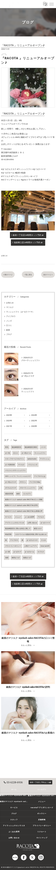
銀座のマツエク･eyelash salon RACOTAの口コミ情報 (23, 499)
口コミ (9, 325)
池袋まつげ (27, 558)
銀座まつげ (16, 558)
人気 (40, 488)
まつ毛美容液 (10, 465)
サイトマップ (42, 838)
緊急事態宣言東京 (31, 447)
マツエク (10, 307)
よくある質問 (29, 517)
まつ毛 (7, 453)
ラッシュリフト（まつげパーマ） (20, 312)
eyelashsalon (32, 459)
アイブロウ (11, 316)
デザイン (23, 482)
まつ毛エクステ (10, 482)
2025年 (9, 415)
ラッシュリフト (40, 453)
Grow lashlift (44, 546)
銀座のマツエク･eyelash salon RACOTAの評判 (21, 505)
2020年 (34, 426)
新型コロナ (38, 529)
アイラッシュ (44, 459)
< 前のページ (7, 275)
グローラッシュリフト (27, 488)
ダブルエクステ (10, 488)
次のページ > (48, 275)
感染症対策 (9, 494)
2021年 (9, 426)
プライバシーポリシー (13, 546)
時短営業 (8, 534)
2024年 (34, 415)
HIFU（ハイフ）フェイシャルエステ (18, 476)
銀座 (8, 330)
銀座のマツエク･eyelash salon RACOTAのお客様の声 (23, 511)
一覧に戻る (28, 275)
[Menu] (51, 4)
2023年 (9, 421)
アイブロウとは (39, 476)
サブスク (41, 552)
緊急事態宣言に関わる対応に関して (17, 529)
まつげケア (17, 552)
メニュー (18, 517)
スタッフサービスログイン (14, 459)
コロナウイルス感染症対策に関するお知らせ (31, 534)
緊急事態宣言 (16, 447)
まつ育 (7, 552)
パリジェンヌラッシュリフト (15, 470)
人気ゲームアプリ (30, 546)
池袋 (6, 558)
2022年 (34, 421)
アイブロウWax (34, 482)
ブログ (9, 334)
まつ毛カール (26, 453)
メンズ (9, 321)
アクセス (41, 517)
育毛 (6, 447)
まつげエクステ (32, 540)
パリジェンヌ (32, 465)
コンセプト (27, 494)
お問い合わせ (32, 523)
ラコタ (43, 540)
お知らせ (4, 256)
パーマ (43, 447)
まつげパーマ (45, 523)
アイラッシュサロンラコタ (14, 523)
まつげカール (29, 552)
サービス (8, 517)
